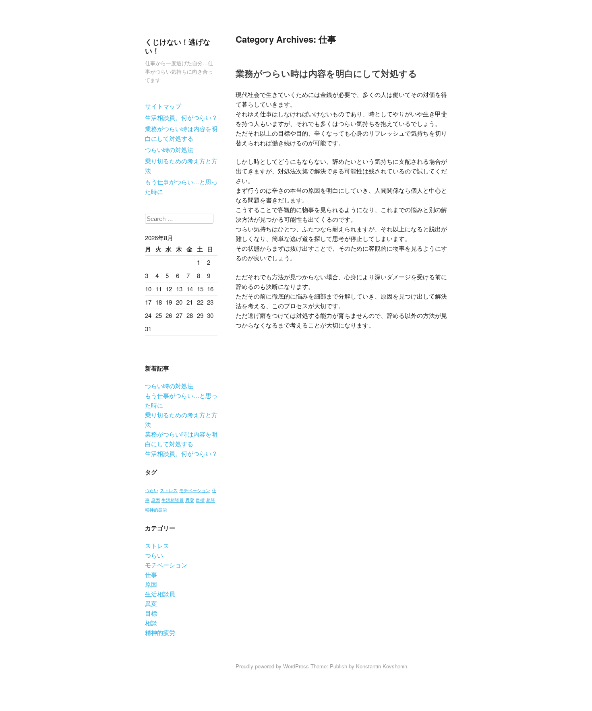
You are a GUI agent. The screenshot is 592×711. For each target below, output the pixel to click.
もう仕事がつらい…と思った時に (181, 186)
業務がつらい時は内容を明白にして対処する (181, 133)
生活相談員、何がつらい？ (181, 117)
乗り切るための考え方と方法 (181, 166)
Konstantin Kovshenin (381, 666)
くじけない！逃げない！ (177, 46)
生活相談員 (172, 500)
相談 (210, 500)
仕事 (151, 574)
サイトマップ (163, 106)
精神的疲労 (156, 510)
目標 (200, 500)
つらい (151, 490)
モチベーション (194, 490)
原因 (155, 500)
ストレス (169, 490)
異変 (189, 500)
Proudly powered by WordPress (272, 666)
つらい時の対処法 (169, 149)
